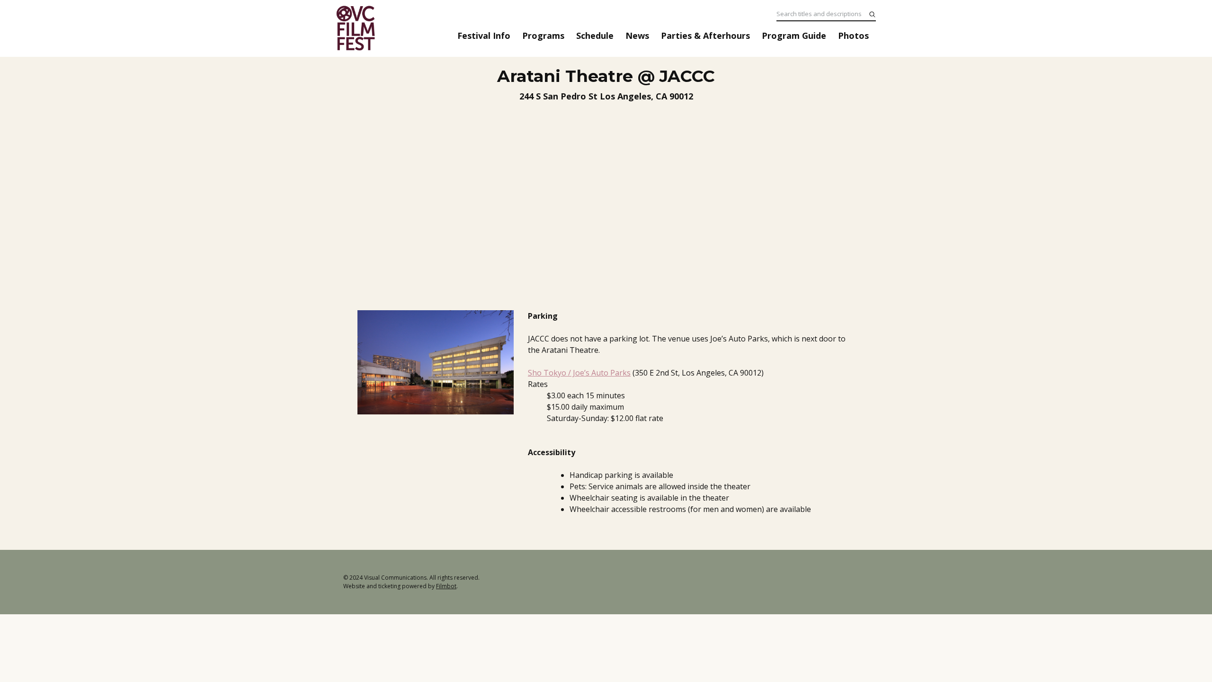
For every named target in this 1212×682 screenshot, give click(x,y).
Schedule (595, 35)
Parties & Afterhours (705, 35)
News (637, 35)
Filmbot (446, 586)
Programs (543, 35)
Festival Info (483, 35)
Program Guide (794, 35)
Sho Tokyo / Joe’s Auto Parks (579, 373)
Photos (853, 35)
